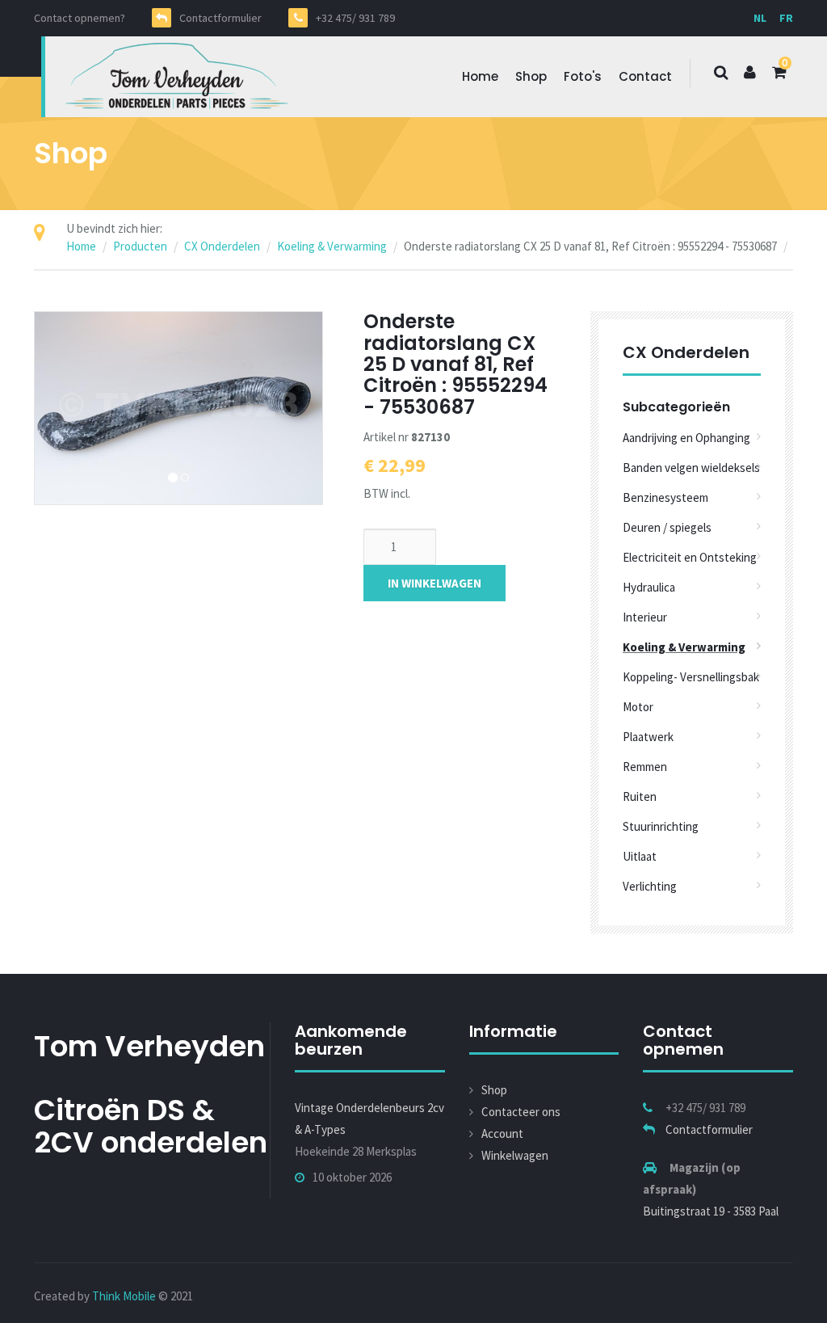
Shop (531, 76)
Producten (140, 246)
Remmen (645, 766)
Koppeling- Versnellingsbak (691, 677)
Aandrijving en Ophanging (686, 437)
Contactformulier (709, 1129)
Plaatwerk (648, 736)
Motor (638, 706)
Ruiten (640, 796)
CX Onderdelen (222, 246)
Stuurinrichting (661, 826)
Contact (645, 76)
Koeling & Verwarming (332, 246)
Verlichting (650, 886)
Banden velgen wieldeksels (691, 467)
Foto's (583, 76)
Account (502, 1133)
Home (480, 76)
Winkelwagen (514, 1155)
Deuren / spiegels (667, 527)
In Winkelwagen (434, 583)
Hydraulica (649, 587)
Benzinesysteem (665, 497)
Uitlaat (640, 856)
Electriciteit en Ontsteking (690, 557)
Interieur (645, 617)
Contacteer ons (520, 1111)
